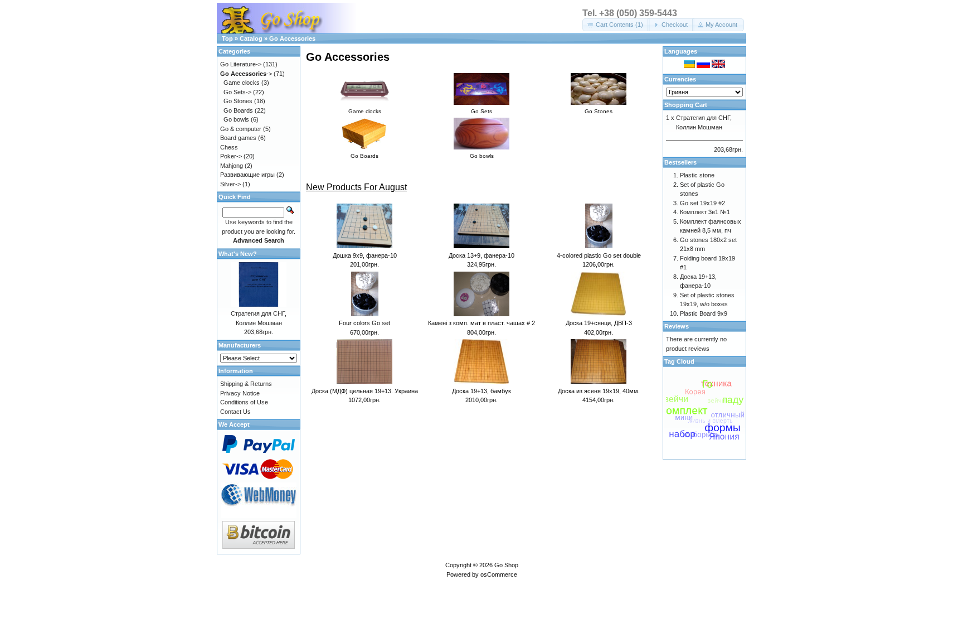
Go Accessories (292, 38)
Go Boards (238, 110)
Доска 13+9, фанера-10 (481, 255)
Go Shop (506, 565)
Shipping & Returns (246, 383)
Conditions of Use (244, 402)
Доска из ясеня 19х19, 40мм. (599, 391)
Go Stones (237, 101)
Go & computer (240, 128)
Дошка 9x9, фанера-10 (365, 255)
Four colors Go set (364, 323)
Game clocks (241, 82)
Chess (229, 147)
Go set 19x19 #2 (702, 203)
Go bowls (236, 119)
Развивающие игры (247, 174)
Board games (238, 137)
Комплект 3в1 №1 (705, 212)
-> (246, 73)
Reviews (676, 326)
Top (227, 38)
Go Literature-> (240, 64)
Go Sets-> (237, 92)
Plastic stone (697, 175)
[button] (616, 24)
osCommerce (498, 574)
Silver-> (230, 184)
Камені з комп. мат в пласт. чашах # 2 (481, 323)
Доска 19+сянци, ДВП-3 (599, 323)
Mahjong (231, 165)
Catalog (251, 38)
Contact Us (235, 411)
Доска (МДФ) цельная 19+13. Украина (365, 391)
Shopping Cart (685, 105)
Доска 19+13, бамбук (481, 391)
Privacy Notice (240, 393)
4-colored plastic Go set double (599, 255)
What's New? (237, 253)
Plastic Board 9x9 (703, 313)
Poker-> (231, 156)
